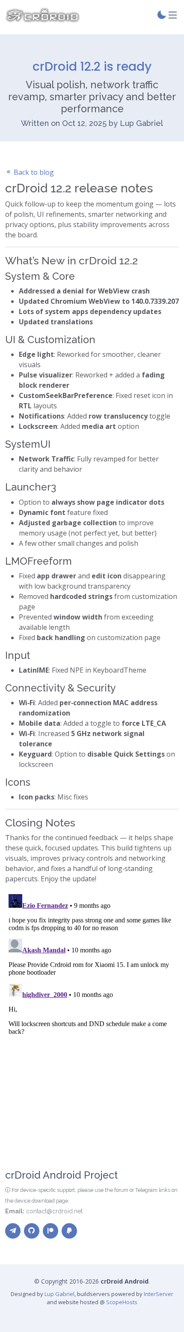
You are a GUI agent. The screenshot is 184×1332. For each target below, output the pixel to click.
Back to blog (33, 172)
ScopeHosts (121, 1302)
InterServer (158, 1294)
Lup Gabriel (59, 1294)
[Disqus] (92, 998)
